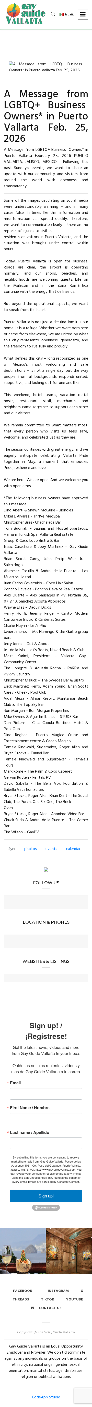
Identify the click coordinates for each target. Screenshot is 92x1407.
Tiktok (47, 1299)
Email (15, 1083)
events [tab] (51, 849)
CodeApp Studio (46, 1397)
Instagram (58, 1291)
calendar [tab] (73, 849)
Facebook (22, 1291)
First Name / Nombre (30, 1108)
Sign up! (46, 1196)
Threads (21, 1299)
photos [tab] (30, 849)
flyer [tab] (12, 849)
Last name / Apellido (29, 1132)
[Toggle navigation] (83, 14)
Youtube (74, 1299)
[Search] (53, 14)
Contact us (50, 1308)
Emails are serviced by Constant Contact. (54, 1182)
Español (69, 14)
